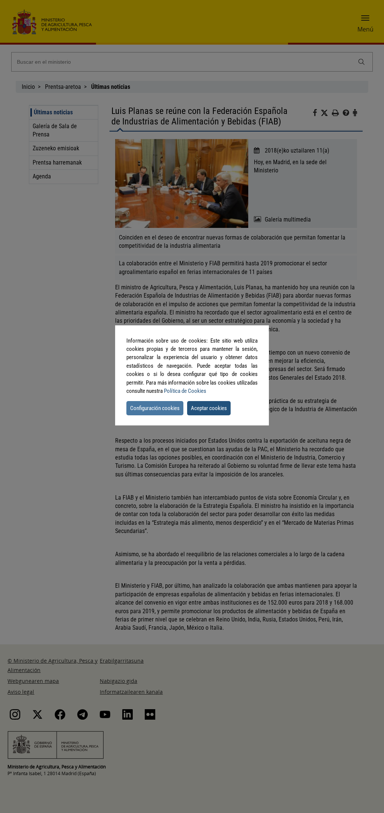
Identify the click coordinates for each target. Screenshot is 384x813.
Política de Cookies (185, 391)
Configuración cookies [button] (155, 408)
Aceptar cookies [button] (209, 408)
